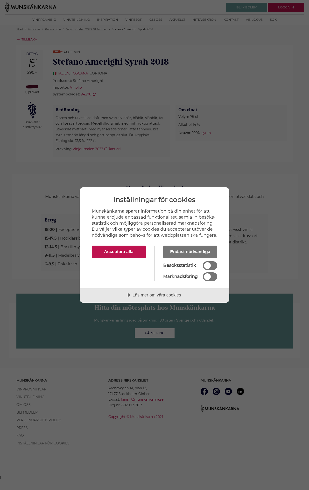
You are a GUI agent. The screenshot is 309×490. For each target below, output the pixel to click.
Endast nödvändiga (190, 251)
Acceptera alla (118, 251)
